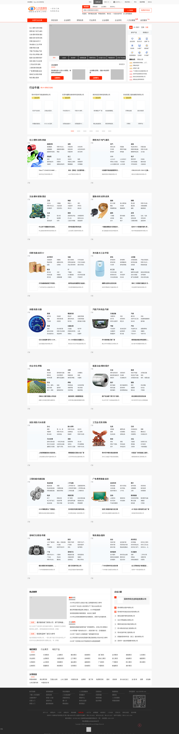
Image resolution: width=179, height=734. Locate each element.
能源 (30, 58)
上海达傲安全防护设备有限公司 (47, 456)
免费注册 (98, 2)
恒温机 (84, 14)
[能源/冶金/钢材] (100, 380)
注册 (146, 27)
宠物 (38, 64)
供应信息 (54, 20)
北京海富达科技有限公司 (101, 94)
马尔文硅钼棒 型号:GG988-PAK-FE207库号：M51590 (56, 340)
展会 (34, 77)
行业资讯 (92, 20)
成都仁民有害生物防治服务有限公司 (49, 400)
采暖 (30, 48)
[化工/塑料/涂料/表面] (36, 154)
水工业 (36, 44)
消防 (34, 61)
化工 (30, 28)
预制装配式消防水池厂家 (76, 453)
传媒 (40, 74)
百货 (35, 64)
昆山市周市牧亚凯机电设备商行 (72, 94)
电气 (37, 31)
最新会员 (132, 59)
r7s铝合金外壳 (117, 14)
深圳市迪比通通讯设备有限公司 (110, 513)
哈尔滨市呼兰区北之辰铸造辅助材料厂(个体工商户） (145, 400)
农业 (30, 54)
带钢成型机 (101, 14)
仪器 (37, 48)
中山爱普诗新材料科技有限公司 (47, 231)
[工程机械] (36, 493)
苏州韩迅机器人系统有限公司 (76, 513)
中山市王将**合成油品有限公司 (110, 400)
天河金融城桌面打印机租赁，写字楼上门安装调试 (55, 283)
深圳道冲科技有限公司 (137, 513)
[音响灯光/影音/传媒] (36, 549)
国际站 (150, 2)
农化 (34, 54)
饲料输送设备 (92, 14)
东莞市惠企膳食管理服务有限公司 (77, 400)
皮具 (40, 38)
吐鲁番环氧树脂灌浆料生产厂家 (112, 170)
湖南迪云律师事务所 (137, 79)
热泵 (34, 48)
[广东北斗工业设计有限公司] (57, 247)
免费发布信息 (145, 10)
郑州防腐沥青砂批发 (74, 227)
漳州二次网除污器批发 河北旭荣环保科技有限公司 (147, 283)
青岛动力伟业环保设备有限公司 (77, 344)
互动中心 (118, 2)
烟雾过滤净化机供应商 (109, 283)
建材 (34, 34)
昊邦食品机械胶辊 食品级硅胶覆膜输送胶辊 (82, 283)
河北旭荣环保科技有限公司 (138, 287)
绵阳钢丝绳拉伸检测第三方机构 (141, 340)
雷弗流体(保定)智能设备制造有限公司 (49, 513)
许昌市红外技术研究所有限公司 (133, 94)
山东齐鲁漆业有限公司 (74, 174)
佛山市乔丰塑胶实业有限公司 (110, 344)
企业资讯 (118, 20)
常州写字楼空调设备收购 (110, 453)
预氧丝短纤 (134, 65)
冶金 (34, 58)
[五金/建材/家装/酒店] (36, 211)
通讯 (40, 31)
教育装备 (36, 71)
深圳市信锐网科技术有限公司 (139, 74)
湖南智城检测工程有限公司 (138, 456)
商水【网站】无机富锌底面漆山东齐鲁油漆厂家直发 (85, 170)
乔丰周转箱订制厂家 (108, 340)
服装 (30, 38)
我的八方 (106, 2)
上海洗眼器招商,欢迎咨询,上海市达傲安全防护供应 (55, 453)
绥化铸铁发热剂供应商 (138, 396)
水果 (40, 54)
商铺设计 (146, 32)
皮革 (37, 38)
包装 (34, 41)
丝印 (37, 41)
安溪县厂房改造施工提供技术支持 (142, 453)
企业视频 (105, 20)
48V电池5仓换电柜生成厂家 (140, 509)
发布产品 (134, 32)
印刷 (30, 41)
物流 (30, 77)
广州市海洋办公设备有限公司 (47, 287)
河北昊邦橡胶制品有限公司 (75, 287)
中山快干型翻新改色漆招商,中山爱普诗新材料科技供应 (56, 227)
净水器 (31, 44)
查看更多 (122, 64)
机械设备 (38, 68)
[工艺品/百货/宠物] (100, 436)
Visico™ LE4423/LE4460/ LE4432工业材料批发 (53, 170)
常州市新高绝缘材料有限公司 (139, 231)
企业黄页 (67, 20)
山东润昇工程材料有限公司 (75, 231)
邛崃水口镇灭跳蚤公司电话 (47, 396)
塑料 (34, 28)
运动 (40, 71)
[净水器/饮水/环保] (100, 267)
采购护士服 (134, 68)
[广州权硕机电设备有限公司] (121, 190)
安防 (30, 61)
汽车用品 (36, 51)
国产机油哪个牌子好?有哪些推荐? (113, 396)
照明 (30, 31)
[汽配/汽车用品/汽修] (100, 324)
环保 (40, 44)
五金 (30, 34)
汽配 (30, 51)
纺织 (34, 38)
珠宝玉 (109, 14)
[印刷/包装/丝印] (36, 267)
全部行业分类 (37, 20)
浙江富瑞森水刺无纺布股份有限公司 (112, 231)
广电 (30, 71)
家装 (37, 34)
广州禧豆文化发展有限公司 (139, 71)
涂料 (37, 28)
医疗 (40, 58)
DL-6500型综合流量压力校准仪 (78, 340)
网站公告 (140, 59)
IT (40, 41)
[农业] (36, 380)
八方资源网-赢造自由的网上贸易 (44, 9)
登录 (90, 2)
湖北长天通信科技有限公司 (138, 174)
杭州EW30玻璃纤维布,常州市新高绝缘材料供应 (146, 227)
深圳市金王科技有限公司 (45, 174)
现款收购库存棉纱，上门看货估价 (139, 63)
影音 (37, 74)
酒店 (40, 34)
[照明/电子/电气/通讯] (100, 154)
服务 (37, 77)
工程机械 (32, 68)
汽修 (40, 51)
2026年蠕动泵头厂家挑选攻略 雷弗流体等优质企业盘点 (56, 509)
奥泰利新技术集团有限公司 (109, 174)
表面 (40, 28)
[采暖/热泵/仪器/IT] (36, 324)
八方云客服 (131, 20)
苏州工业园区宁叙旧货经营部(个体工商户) (113, 456)
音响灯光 (32, 74)
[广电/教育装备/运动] (100, 493)
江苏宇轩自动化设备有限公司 (76, 456)
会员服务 (143, 20)
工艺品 (31, 64)
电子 (34, 31)
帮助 (135, 2)
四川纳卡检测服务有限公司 (138, 344)
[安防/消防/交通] (36, 436)
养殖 (37, 54)
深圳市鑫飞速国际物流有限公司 (42, 94)
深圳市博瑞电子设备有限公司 (110, 287)
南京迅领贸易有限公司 (137, 77)
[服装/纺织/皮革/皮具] (100, 211)
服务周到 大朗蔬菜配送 (75, 396)
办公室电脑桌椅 (128, 14)
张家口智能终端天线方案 (110, 509)
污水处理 (39, 61)
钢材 (37, 58)
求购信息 (80, 20)
